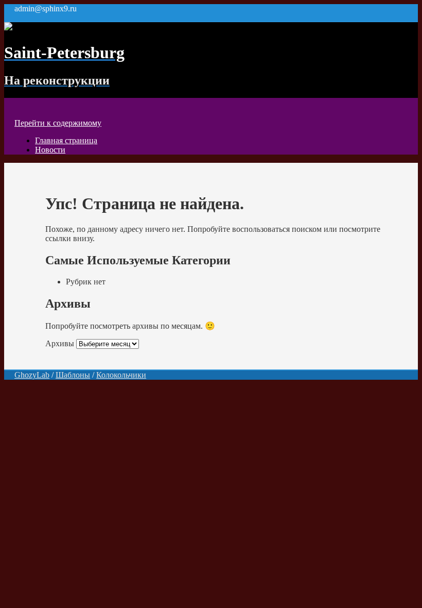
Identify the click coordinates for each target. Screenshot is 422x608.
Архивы (59, 343)
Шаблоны (73, 374)
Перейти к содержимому (57, 123)
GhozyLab (31, 374)
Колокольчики (121, 374)
